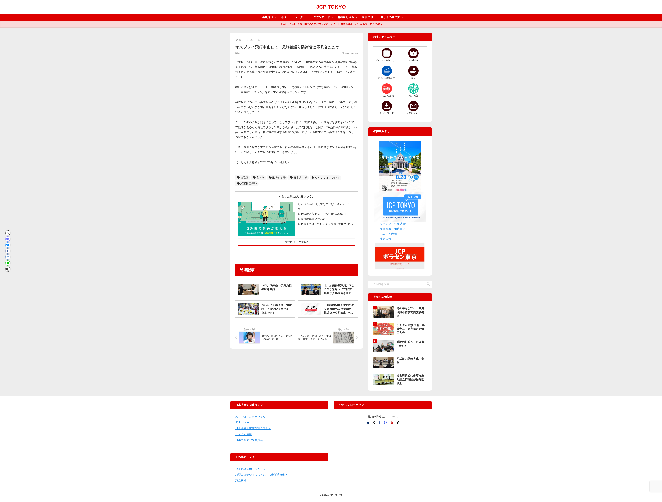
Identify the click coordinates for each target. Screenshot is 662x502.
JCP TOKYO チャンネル (250, 416)
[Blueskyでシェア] (7, 245)
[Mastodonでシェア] (7, 239)
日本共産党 (300, 177)
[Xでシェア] (7, 232)
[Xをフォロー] (373, 422)
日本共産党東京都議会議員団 (253, 428)
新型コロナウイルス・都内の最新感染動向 (261, 474)
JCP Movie (242, 422)
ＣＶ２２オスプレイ (327, 177)
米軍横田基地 (248, 183)
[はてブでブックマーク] (7, 257)
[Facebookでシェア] (7, 251)
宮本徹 (260, 177)
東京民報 (385, 238)
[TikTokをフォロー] (397, 422)
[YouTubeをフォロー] (391, 422)
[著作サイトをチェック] (367, 422)
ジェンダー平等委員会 (394, 223)
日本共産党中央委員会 (249, 440)
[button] (7, 269)
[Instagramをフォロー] (385, 422)
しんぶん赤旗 (388, 233)
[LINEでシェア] (7, 263)
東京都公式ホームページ (250, 468)
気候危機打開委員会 (392, 228)
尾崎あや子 (279, 177)
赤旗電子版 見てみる (296, 242)
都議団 (244, 177)
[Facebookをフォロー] (379, 422)
